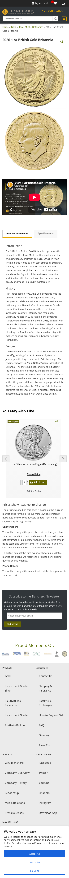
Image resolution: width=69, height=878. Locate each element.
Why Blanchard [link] (14, 762)
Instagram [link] (45, 803)
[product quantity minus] (21, 482)
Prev (5, 458)
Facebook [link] (45, 762)
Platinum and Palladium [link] (13, 703)
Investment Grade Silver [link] (16, 688)
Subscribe (12, 623)
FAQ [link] (41, 725)
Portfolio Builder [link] (15, 725)
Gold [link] (13, 26)
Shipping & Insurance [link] (45, 688)
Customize (34, 862)
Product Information (17, 233)
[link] (55, 3)
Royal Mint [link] (24, 26)
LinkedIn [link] (44, 793)
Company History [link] (16, 783)
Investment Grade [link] (16, 715)
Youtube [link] (44, 783)
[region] (34, 852)
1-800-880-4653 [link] (53, 11)
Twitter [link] (43, 773)
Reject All (34, 871)
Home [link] (5, 26)
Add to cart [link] (40, 482)
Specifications (46, 233)
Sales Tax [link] (44, 745)
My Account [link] (41, 3)
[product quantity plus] (27, 482)
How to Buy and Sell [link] (51, 715)
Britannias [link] (37, 26)
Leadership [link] (12, 793)
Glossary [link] (44, 735)
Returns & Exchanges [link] (45, 703)
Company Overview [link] (17, 773)
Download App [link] (48, 813)
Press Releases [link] (14, 813)
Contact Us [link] (45, 676)
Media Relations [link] (15, 803)
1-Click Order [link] (34, 491)
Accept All (34, 853)
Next (63, 458)
